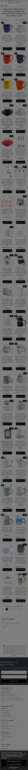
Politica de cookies (11, 755)
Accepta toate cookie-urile (14, 761)
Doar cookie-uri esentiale (14, 764)
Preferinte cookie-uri (14, 767)
